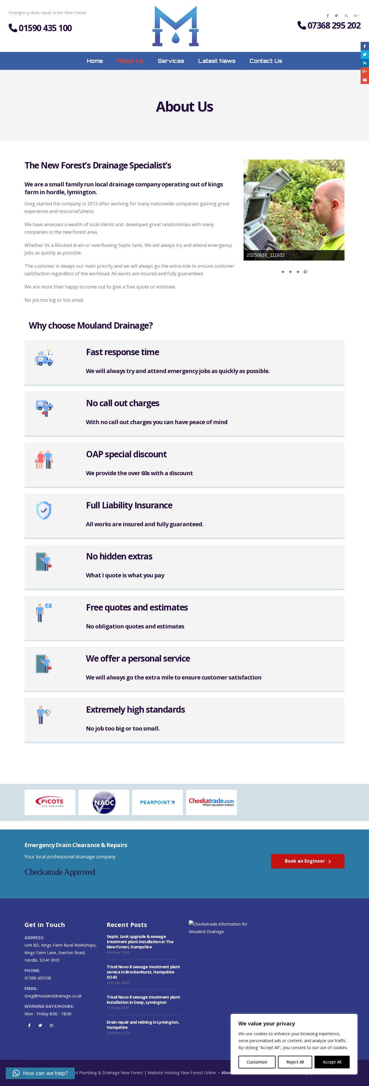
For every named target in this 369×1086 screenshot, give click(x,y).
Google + (365, 71)
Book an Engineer (305, 861)
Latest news (217, 61)
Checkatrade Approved (60, 872)
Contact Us (266, 61)
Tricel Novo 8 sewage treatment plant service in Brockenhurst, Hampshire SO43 (143, 972)
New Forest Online (198, 1072)
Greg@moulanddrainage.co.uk (53, 996)
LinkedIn (365, 63)
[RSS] (346, 16)
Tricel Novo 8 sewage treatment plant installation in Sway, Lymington (143, 999)
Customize (257, 1062)
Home (95, 61)
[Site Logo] (176, 26)
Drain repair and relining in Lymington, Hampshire (143, 1024)
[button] (40, 1073)
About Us (130, 61)
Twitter (40, 1025)
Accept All (332, 1062)
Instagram (51, 1025)
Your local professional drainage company (70, 856)
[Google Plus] (356, 16)
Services (171, 61)
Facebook (29, 1025)
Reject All (295, 1062)
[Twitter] (336, 16)
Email (365, 80)
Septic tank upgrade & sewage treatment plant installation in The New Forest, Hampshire (140, 942)
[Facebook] (328, 16)
